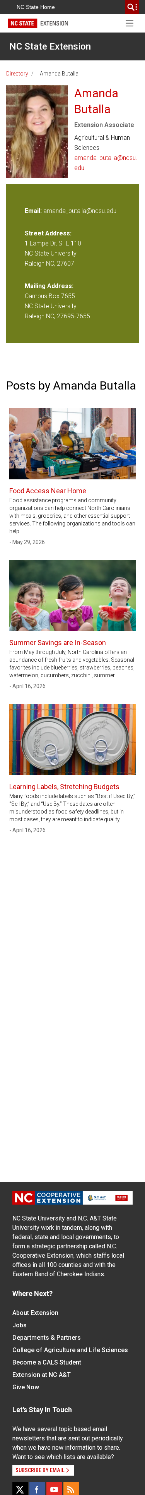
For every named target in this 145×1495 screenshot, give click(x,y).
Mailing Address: (49, 286)
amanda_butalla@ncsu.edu (105, 163)
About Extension (35, 1312)
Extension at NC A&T (41, 1374)
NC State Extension (50, 46)
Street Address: (48, 233)
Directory (17, 73)
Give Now (25, 1387)
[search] (132, 7)
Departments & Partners (46, 1337)
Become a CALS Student (46, 1362)
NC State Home (36, 7)
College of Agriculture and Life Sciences (70, 1350)
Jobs (19, 1325)
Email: (34, 211)
